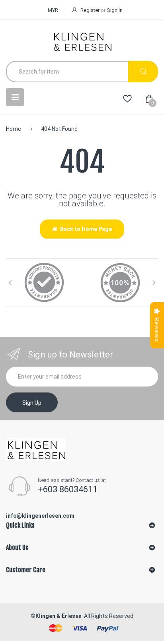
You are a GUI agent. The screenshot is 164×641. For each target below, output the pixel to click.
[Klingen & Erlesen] (82, 41)
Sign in (115, 10)
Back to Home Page (86, 229)
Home (13, 129)
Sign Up (31, 403)
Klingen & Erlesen (58, 616)
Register (90, 10)
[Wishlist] (127, 99)
